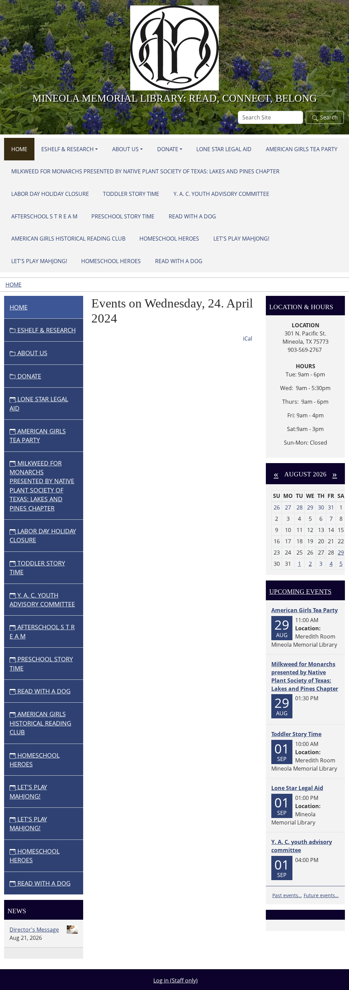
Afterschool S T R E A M (44, 216)
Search (329, 117)
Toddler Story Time (131, 194)
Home (19, 149)
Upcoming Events (300, 591)
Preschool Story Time (122, 216)
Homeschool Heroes (169, 238)
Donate (167, 149)
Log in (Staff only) (175, 980)
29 (341, 552)
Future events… (321, 895)
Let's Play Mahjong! (241, 238)
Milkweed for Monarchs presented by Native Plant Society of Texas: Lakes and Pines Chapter (145, 171)
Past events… (287, 895)
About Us (125, 149)
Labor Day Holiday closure (50, 194)
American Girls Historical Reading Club (68, 238)
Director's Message (34, 929)
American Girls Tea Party (301, 149)
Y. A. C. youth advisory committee (221, 194)
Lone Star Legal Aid (224, 149)
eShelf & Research (67, 149)
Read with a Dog (192, 216)
